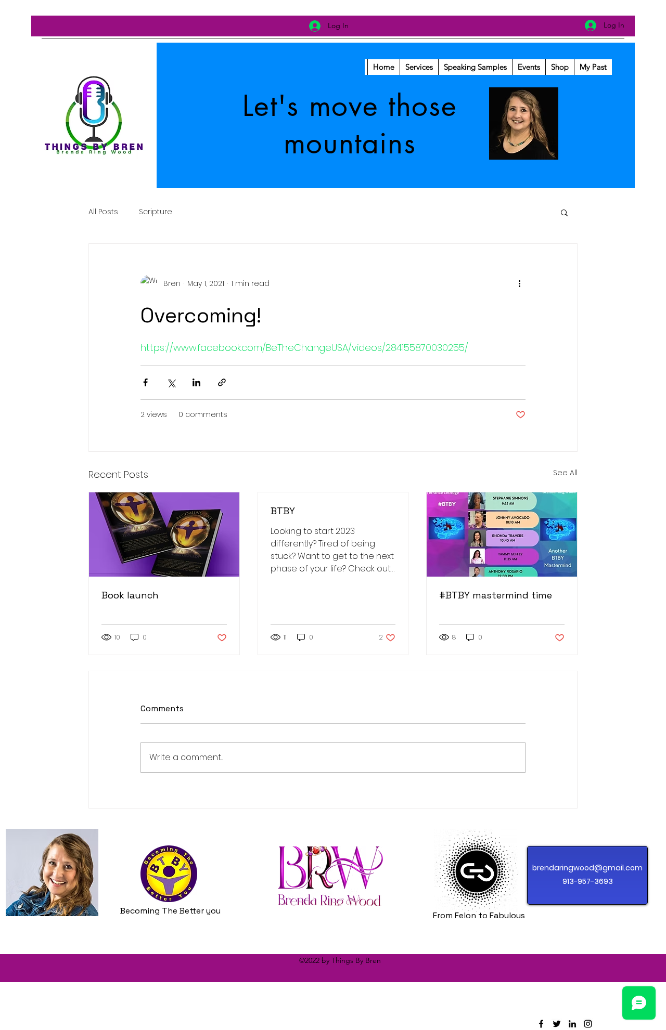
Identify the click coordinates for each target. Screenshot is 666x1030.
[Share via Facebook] (145, 382)
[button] (564, 212)
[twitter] (557, 1024)
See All (565, 472)
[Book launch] (164, 534)
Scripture (155, 212)
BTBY (283, 511)
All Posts (103, 212)
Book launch (130, 595)
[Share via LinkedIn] (196, 382)
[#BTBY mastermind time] (502, 534)
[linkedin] (572, 1024)
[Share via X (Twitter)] (171, 382)
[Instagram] (588, 1024)
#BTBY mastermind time (495, 595)
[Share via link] (222, 382)
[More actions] (519, 283)
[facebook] (541, 1024)
